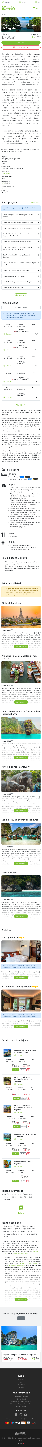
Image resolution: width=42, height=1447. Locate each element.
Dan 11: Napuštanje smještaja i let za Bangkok (18, 282)
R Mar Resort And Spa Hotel (17, 479)
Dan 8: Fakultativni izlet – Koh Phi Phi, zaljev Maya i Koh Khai (19, 264)
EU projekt (21, 1384)
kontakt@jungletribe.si (20, 1253)
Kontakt (21, 1387)
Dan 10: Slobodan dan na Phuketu (14, 276)
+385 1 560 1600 (28, 1263)
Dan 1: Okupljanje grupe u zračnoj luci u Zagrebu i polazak (19, 216)
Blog (21, 1382)
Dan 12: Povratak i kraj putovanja (13, 287)
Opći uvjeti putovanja (21, 1396)
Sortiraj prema (21, 307)
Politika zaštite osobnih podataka (21, 1404)
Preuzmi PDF (22, 295)
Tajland (6, 14)
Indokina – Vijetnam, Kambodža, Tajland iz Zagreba (23, 1107)
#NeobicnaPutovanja (19, 1419)
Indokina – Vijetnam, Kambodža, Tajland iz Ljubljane (23, 1079)
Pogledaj (15, 1069)
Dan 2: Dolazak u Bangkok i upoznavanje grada (18, 222)
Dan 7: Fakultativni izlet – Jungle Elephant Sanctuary (16, 256)
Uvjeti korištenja (21, 1399)
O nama (21, 1380)
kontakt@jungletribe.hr (17, 1265)
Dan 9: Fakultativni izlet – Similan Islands (16, 270)
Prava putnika (21, 1406)
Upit (22, 43)
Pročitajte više (20, 646)
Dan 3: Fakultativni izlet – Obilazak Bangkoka (17, 228)
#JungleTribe (9, 1419)
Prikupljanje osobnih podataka (21, 1401)
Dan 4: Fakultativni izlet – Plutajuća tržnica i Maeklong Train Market (17, 235)
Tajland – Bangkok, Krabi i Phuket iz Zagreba (25, 1051)
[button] (7, 2)
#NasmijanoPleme (31, 1419)
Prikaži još (20, 405)
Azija (3, 173)
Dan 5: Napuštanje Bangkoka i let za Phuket (17, 241)
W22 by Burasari (14, 477)
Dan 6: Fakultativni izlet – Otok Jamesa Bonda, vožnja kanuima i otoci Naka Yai (18, 248)
